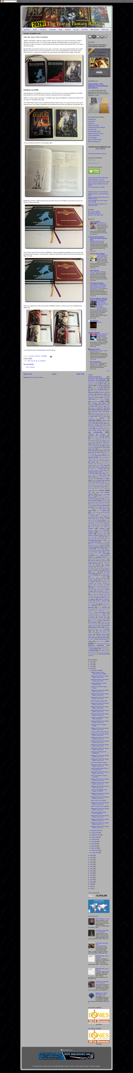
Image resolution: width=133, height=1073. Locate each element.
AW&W (107, 399)
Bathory (104, 403)
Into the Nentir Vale (95, 499)
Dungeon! (90, 458)
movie (105, 532)
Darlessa (98, 440)
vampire (107, 625)
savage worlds (95, 576)
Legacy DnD (105, 510)
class (108, 423)
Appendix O (26, 29)
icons (92, 495)
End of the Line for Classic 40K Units (101, 223)
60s (92, 387)
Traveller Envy (102, 617)
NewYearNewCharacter (95, 540)
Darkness (99, 322)
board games (98, 411)
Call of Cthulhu (96, 415)
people (89, 558)
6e (96, 387)
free (89, 473)
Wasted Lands (100, 634)
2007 (91, 888)
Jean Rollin (90, 502)
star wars (93, 594)
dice (101, 445)
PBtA (107, 557)
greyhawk (98, 482)
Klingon (106, 507)
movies (90, 533)
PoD (100, 560)
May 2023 (94, 843)
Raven (89, 565)
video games (102, 631)
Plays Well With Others (94, 131)
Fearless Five (93, 468)
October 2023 (95, 832)
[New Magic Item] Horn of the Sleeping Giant (97, 242)
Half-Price (96, 483)
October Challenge (93, 547)
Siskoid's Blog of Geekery (97, 253)
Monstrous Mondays (93, 125)
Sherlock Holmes (92, 584)
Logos (60, 29)
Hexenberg (99, 488)
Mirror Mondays (96, 526)
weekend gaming (101, 635)
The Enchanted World (94, 135)
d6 (91, 438)
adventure (90, 394)
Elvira (106, 462)
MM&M (105, 526)
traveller (92, 617)
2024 (91, 666)
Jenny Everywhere (100, 502)
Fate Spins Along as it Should (99, 762)
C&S (89, 415)
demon (107, 442)
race (107, 563)
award (92, 401)
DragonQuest (104, 454)
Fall (100, 465)
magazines (90, 517)
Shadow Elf (93, 581)
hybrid (99, 494)
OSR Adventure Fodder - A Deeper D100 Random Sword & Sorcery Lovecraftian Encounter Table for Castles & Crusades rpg (99, 305)
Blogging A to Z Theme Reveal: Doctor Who (102, 993)
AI (90, 395)
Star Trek (107, 592)
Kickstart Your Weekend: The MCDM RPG (98, 752)
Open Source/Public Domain (98, 550)
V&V (105, 624)
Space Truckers (98, 589)
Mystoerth (85, 29)
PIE (98, 558)
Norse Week (100, 543)
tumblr (92, 620)
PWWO (90, 563)
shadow (107, 580)
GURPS (89, 483)
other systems (105, 555)
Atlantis (96, 399)
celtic (105, 416)
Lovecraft (92, 515)
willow (90, 641)
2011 (91, 879)
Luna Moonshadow (103, 515)
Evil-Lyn (96, 465)
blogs (101, 409)
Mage (96, 517)
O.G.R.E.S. (96, 545)
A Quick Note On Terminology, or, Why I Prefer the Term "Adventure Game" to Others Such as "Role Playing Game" (98, 286)
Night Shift (94, 542)
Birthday (99, 406)
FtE (95, 475)
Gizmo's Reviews (95, 332)
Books (35, 29)
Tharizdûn (104, 607)
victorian (106, 629)
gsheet (106, 482)
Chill (94, 423)
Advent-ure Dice (102, 392)
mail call (33, 361)
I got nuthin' (106, 494)
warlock (90, 634)
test (99, 607)
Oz (92, 557)
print (105, 560)
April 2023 (94, 846)
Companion (91, 434)
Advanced (91, 392)
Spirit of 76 (90, 592)
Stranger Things (103, 594)
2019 (91, 862)
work (108, 647)
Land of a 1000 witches (99, 509)
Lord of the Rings (106, 514)
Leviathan (93, 512)
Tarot (103, 604)
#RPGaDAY (102, 380)
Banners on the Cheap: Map (95, 215)
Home (54, 374)
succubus (90, 595)
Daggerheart (98, 438)
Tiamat (104, 614)
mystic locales (93, 537)
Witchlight (90, 647)
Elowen (93, 462)
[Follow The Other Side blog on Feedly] (94, 173)
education (90, 460)
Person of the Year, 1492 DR (98, 800)
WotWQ (92, 650)
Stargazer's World (95, 349)
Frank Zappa (105, 472)
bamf (97, 401)
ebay (97, 458)
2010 (91, 882)
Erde (107, 463)
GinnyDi (93, 480)
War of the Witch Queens (94, 139)
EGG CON (96, 460)
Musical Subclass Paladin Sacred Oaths (98, 182)
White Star (98, 639)
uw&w (99, 624)
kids (89, 507)
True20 (107, 619)
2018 (91, 864)
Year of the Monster (103, 652)
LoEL (99, 514)
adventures (100, 394)
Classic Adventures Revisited (94, 426)
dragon (105, 450)
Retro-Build (105, 568)
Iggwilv (97, 495)
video (93, 631)
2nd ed (90, 385)
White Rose (90, 639)
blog (108, 408)
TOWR (103, 615)
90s (89, 389)
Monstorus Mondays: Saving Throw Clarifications (98, 813)
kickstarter (103, 505)
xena (89, 652)
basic (102, 401)
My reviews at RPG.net (94, 213)
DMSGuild (97, 447)
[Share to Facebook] (29, 358)
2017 (91, 866)
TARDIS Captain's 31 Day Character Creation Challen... (99, 673)
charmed (97, 422)
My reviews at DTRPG (94, 211)
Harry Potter (101, 485)
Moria (99, 532)
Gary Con (107, 477)
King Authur (100, 507)
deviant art (95, 445)
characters (104, 420)
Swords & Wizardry (101, 601)
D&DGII (103, 437)
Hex (108, 486)
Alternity (95, 395)
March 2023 (94, 848)
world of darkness (105, 648)
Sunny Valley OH (104, 595)
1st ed (97, 384)
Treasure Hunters (92, 618)
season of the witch (101, 578)
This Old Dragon (92, 137)
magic (101, 517)
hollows (90, 490)
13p (103, 382)
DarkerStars (91, 440)
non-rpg (107, 542)
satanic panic (106, 575)
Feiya (89, 470)
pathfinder (43, 361)
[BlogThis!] (26, 358)
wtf (99, 650)
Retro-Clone (91, 570)
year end (95, 652)
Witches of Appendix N (94, 141)
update (102, 622)
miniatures (106, 525)
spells (98, 591)
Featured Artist (92, 119)
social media (96, 588)
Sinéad (107, 584)
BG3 (108, 404)
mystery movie (106, 535)
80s (105, 387)
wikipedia (106, 639)
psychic (102, 562)
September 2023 (95, 835)
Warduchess (104, 632)
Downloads (52, 29)
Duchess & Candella (102, 457)
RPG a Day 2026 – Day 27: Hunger (99, 350)
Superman (98, 597)
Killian (94, 507)
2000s (105, 384)
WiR (103, 641)
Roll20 (93, 572)
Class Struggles (95, 425)
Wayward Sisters (92, 635)
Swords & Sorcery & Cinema (95, 133)
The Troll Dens (94, 320)
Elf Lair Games (105, 460)
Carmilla (92, 416)
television (91, 607)
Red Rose (106, 566)
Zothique (90, 655)
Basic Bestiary (92, 403)
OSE (104, 553)
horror (102, 490)
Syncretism (90, 602)
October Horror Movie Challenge (96, 127)
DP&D (89, 450)
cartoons (100, 416)
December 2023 (95, 670)
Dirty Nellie (107, 445)
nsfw (91, 545)
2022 (91, 855)
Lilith (108, 512)
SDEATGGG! (91, 578)
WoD (95, 647)
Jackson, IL (91, 123)
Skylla (89, 588)
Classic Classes (106, 426)
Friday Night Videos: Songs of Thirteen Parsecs (99, 684)
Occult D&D (104, 545)
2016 (91, 868)
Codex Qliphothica (100, 428)
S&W (94, 575)
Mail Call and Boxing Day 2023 (99, 701)
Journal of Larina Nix (95, 503)
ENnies (101, 463)
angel (100, 395)
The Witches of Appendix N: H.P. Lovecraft (102, 982)
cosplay (107, 435)
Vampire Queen (96, 627)
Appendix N (91, 397)
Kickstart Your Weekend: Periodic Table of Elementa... (100, 718)
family (105, 465)
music (105, 533)
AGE (108, 394)
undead (107, 620)
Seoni (102, 580)
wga (95, 637)
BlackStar (100, 408)
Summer (96, 595)
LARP (98, 510)
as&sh (90, 399)
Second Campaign (93, 580)
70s (100, 387)
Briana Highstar (95, 413)
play (108, 559)
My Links (76, 29)
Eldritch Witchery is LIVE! (102, 919)
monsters (102, 528)
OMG (103, 548)
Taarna (96, 602)
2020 (91, 859)
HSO (89, 492)
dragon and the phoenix (94, 452)
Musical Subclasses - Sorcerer (96, 179)
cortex (100, 435)
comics (107, 430)
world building (94, 648)
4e (103, 385)
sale (100, 575)
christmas (101, 423)
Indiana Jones (100, 497)
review (99, 570)
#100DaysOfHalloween (95, 377)
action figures (98, 390)
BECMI (97, 404)
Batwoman (90, 404)
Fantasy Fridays (99, 467)
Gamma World (99, 477)
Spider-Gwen (105, 591)
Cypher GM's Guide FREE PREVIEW (98, 177)
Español (90, 465)
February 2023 (95, 850)
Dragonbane (106, 452)
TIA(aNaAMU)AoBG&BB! (93, 614)
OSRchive (96, 555)
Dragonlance (93, 454)
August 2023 (94, 837)
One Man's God (92, 129)
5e (108, 385)
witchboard (105, 643)
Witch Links (105, 29)
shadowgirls (90, 583)
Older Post (80, 374)
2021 (91, 857)
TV (95, 620)
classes (105, 425)
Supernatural (106, 597)
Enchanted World (92, 463)
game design (102, 475)
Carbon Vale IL (106, 415)
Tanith (93, 604)
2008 (91, 886)
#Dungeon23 (102, 378)
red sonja (90, 568)
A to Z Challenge (98, 389)
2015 (91, 871)
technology (104, 605)
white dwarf (102, 637)
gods (106, 480)
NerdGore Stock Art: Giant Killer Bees (98, 192)
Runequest (103, 573)
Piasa (94, 558)
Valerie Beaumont (92, 625)
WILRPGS (98, 641)
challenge (102, 418)
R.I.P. (102, 563)
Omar (98, 548)
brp (100, 413)
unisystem (94, 622)
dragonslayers (98, 455)
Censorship (90, 418)
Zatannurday (102, 654)
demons (94, 444)
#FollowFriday (91, 380)
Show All (107, 370)
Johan (107, 502)
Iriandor (106, 499)
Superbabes (91, 597)
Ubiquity (100, 620)
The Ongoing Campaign (97, 283)
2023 (91, 668)
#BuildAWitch (91, 378)
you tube (94, 654)
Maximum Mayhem (102, 522)
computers (102, 434)
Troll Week (101, 618)
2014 (91, 873)
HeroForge (101, 487)
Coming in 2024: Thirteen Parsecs (100, 731)
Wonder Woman (101, 647)
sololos (87, 1066)
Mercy (102, 523)
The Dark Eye (101, 609)
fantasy (90, 467)
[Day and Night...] (94, 363)
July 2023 (94, 839)
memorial (90, 523)
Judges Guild (105, 503)
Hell (95, 487)
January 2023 (95, 852)
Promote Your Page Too (93, 163)
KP (88, 508)
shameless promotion (102, 583)
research (98, 568)
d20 (108, 437)
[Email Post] (50, 356)
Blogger (98, 1066)
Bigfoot (92, 406)
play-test (93, 560)
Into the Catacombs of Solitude (96, 187)
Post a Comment (30, 367)
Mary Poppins (91, 521)
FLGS (101, 470)
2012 (91, 877)
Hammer (93, 485)
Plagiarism (103, 558)
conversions (91, 435)
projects (90, 562)
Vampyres (92, 629)
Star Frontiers (99, 592)
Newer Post (28, 374)
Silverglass (101, 584)
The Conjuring (91, 609)
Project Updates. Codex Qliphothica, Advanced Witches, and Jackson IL (98, 85)
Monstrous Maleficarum (93, 530)
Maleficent (90, 520)
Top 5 (94, 615)
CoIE (107, 428)
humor (97, 492)
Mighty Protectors (97, 525)
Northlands (107, 543)
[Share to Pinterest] (31, 358)
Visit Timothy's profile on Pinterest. (97, 153)
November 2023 (95, 830)
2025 (91, 664)
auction (101, 399)
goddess (99, 480)
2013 (91, 875)
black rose (107, 406)
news (106, 538)
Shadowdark (104, 581)
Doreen (100, 449)
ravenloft (97, 565)
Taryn (108, 604)
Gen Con (93, 478)
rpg (98, 572)
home (96, 490)
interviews (107, 497)
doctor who (91, 449)
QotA (96, 563)
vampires (107, 627)
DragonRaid (90, 455)
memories (97, 523)
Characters (43, 29)
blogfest (94, 409)
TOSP (99, 615)
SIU (107, 586)
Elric (100, 462)
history (105, 488)
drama (106, 455)
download (106, 449)
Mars (101, 520)
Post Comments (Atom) (37, 377)
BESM (103, 404)
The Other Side (91, 160)
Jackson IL (104, 500)
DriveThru (91, 457)
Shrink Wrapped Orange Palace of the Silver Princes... (100, 769)
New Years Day (98, 538)
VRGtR (89, 632)
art (98, 397)
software (103, 588)
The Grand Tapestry (95, 362)
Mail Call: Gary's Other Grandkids (100, 806)
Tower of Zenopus (95, 221)
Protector (96, 562)
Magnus (97, 518)
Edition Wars (104, 458)
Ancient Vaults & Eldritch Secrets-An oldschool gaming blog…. (98, 238)
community (97, 432)
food (107, 470)
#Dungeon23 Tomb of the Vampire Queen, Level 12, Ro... (100, 676)
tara (97, 604)
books (107, 411)
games (90, 477)
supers (92, 599)
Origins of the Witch (97, 553)
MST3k (99, 533)
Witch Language (97, 643)
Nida (108, 540)
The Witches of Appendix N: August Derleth (102, 931)
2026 (91, 662)
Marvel (106, 520)
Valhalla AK (100, 625)
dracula (97, 450)
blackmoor (93, 408)
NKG (102, 542)
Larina (90, 510)
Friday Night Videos (97, 473)
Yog (89, 654)
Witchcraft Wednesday (96, 645)
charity (90, 422)
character (92, 420)
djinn (91, 447)
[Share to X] (28, 358)
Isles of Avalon (92, 500)
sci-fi (103, 577)
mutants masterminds (94, 535)
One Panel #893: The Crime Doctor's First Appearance (102, 257)
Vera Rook (100, 629)
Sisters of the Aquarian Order (97, 586)
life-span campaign (101, 512)
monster (90, 528)
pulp (106, 562)
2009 (91, 884)
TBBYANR (94, 605)
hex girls (92, 488)
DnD (29, 361)
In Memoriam (104, 495)
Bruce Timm (105, 413)
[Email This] (24, 358)
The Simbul (99, 610)
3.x (97, 385)
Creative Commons (95, 437)
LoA (95, 514)
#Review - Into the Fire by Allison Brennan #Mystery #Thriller (102, 335)
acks (92, 390)
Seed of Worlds (94, 270)
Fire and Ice (95, 470)
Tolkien (89, 615)
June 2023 (94, 841)
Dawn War (95, 442)
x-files (107, 650)
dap (106, 438)
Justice (89, 505)
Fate (108, 467)
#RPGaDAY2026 (91, 382)
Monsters (68, 29)
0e (98, 382)
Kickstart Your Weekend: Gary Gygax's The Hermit (99, 790)
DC (101, 442)
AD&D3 (106, 390)
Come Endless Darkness (95, 430)
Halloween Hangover (104, 483)
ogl (36, 361)
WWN (102, 650)
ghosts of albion (104, 478)
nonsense (93, 543)
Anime (105, 396)
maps (95, 520)
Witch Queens (94, 29)
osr (39, 361)
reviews (107, 570)
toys (108, 615)
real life (98, 566)
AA (108, 389)
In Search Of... (92, 121)
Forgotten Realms (93, 472)
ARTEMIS (105, 397)
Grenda (90, 482)
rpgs (96, 573)
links (92, 514)
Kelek (95, 505)
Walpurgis (97, 632)
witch (107, 641)
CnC (91, 428)
